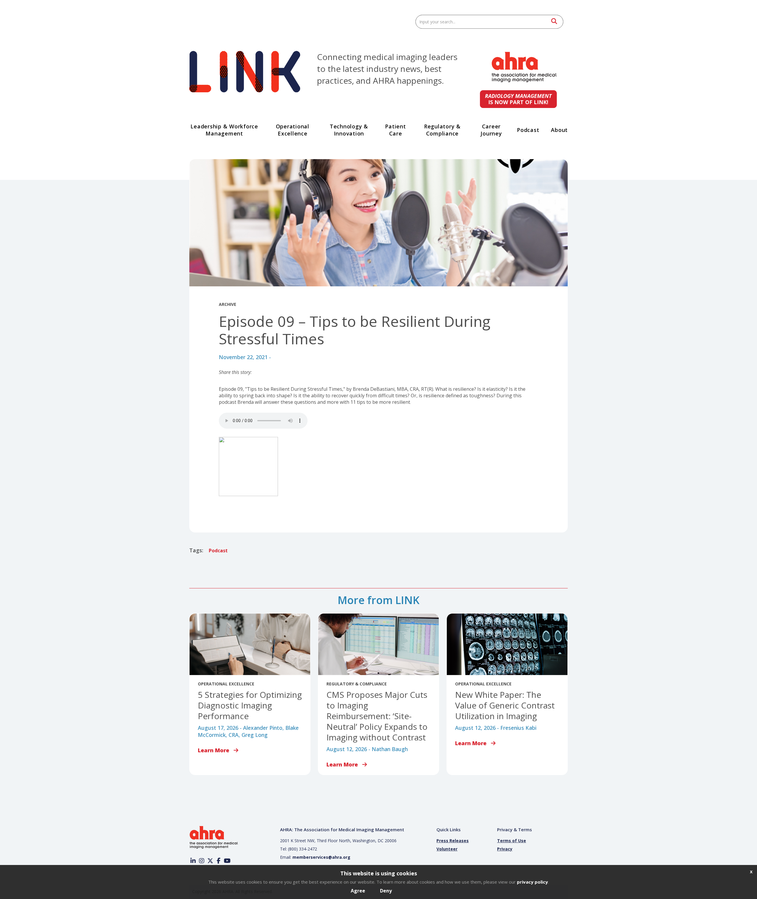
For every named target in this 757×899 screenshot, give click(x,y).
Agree (358, 890)
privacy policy (532, 882)
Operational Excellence (292, 130)
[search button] (553, 21)
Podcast (528, 129)
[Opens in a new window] (524, 81)
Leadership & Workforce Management (224, 130)
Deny (386, 890)
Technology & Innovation (349, 130)
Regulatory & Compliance (442, 130)
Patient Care (395, 130)
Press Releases (452, 841)
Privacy (504, 849)
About (559, 129)
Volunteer (446, 849)
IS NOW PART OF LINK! (518, 99)
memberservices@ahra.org (321, 858)
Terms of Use (511, 841)
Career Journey (491, 130)
